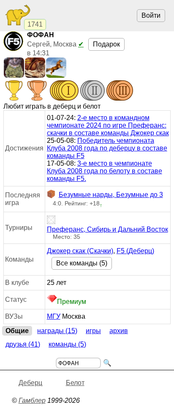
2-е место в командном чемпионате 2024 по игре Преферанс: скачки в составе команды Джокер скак (108, 125)
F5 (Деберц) (135, 250)
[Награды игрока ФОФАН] (68, 91)
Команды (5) (67, 344)
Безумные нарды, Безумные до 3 (111, 194)
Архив (118, 330)
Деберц (30, 382)
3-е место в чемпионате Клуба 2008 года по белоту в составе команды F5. (104, 171)
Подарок (106, 44)
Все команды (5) (81, 263)
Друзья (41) (22, 344)
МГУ (53, 316)
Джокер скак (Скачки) (80, 250)
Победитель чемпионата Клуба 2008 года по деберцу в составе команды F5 (107, 148)
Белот (75, 382)
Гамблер (32, 400)
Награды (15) (57, 330)
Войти (150, 15)
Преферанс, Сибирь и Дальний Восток (107, 229)
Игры (93, 330)
